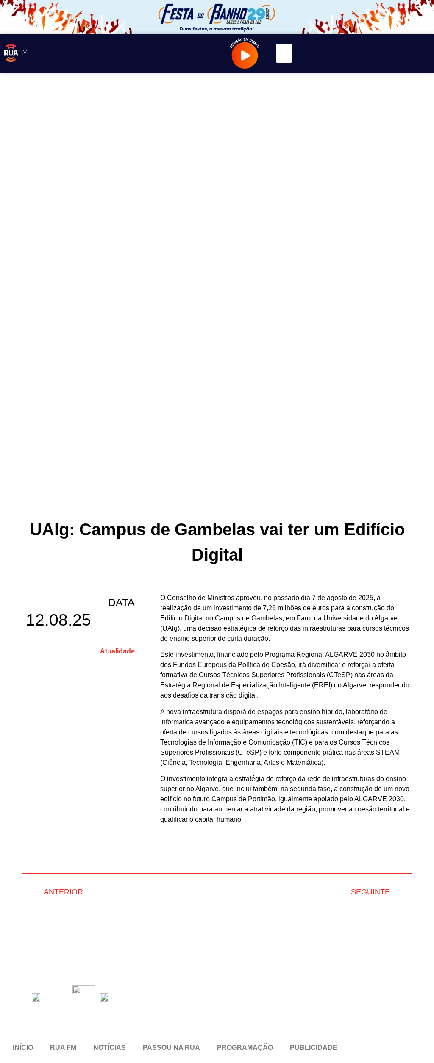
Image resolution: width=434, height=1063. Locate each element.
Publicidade (313, 1047)
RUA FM (63, 1047)
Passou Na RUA (171, 1047)
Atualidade (117, 651)
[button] (284, 53)
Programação (245, 1047)
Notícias (109, 1047)
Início (23, 1047)
